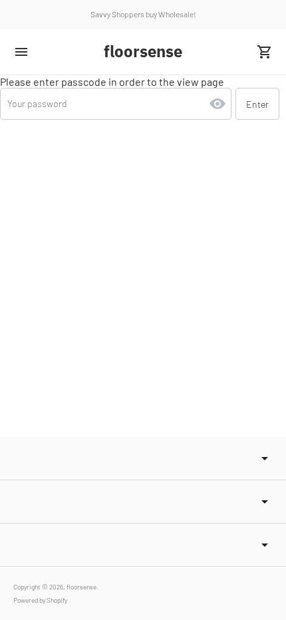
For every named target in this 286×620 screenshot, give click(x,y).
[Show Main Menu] (21, 52)
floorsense (81, 587)
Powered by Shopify (40, 600)
